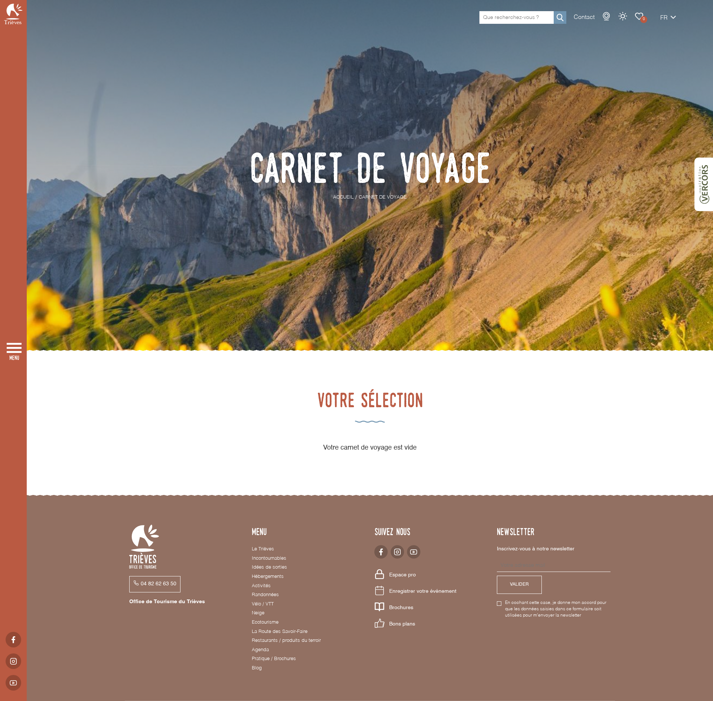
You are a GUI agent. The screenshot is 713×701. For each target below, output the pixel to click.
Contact (584, 17)
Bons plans (402, 624)
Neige (258, 613)
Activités (261, 585)
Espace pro (402, 575)
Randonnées (265, 594)
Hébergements (268, 576)
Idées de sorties (269, 567)
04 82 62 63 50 (158, 583)
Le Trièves (263, 549)
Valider (519, 584)
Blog (257, 668)
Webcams (606, 16)
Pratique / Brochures (274, 658)
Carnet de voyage (639, 16)
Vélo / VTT (263, 604)
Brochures (401, 607)
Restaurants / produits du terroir (286, 640)
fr (664, 18)
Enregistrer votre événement (422, 591)
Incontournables (269, 558)
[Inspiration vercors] (703, 184)
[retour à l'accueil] (13, 14)
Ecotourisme (265, 622)
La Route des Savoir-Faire (279, 631)
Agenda (260, 649)
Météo (622, 16)
